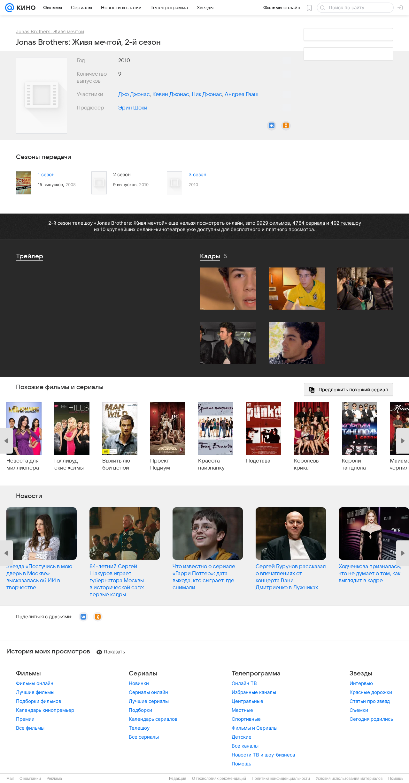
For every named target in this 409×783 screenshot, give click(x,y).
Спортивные (246, 719)
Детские (241, 737)
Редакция (177, 778)
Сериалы (143, 673)
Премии (25, 719)
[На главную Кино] (24, 7)
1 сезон (46, 174)
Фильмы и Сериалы (254, 728)
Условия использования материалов (349, 778)
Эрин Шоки (132, 108)
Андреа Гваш (242, 94)
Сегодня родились (371, 719)
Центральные (247, 701)
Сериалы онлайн (148, 692)
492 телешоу (345, 223)
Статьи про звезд (370, 701)
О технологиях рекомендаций (219, 778)
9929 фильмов (273, 223)
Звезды (361, 673)
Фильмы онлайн (34, 683)
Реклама (54, 778)
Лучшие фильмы (35, 692)
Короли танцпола (354, 464)
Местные (242, 710)
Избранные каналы (254, 692)
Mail (10, 778)
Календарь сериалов (153, 719)
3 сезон (197, 174)
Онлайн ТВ (244, 683)
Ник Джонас (207, 94)
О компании (30, 778)
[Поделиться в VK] (271, 126)
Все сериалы (144, 737)
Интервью (361, 683)
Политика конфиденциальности (281, 778)
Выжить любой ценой (117, 464)
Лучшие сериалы (149, 701)
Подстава (258, 461)
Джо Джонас (134, 94)
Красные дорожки (371, 692)
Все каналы (245, 746)
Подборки (140, 710)
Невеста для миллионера (22, 464)
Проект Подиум (160, 464)
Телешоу (139, 728)
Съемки (359, 710)
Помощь (241, 764)
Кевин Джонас (170, 94)
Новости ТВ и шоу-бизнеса (263, 755)
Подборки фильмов (38, 701)
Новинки (139, 683)
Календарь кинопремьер (45, 710)
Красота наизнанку (211, 464)
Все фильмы (30, 728)
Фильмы (28, 673)
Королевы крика (307, 464)
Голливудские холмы (69, 464)
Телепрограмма (256, 673)
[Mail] (9, 7)
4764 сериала (308, 223)
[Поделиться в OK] (286, 126)
